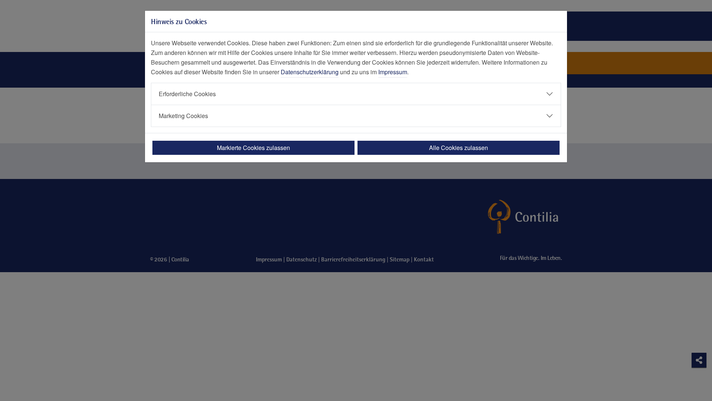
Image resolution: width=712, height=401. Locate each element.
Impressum (392, 72)
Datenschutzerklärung (310, 72)
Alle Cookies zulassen (458, 147)
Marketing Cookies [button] (183, 115)
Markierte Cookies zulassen (253, 147)
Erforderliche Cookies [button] (187, 93)
